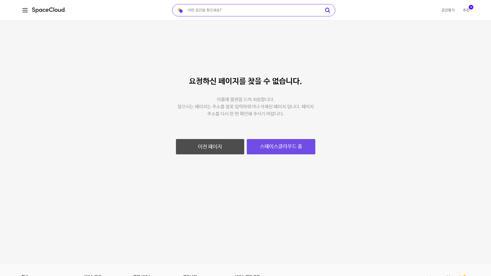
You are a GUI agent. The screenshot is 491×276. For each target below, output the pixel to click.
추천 (466, 10)
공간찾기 (448, 10)
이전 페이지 (210, 147)
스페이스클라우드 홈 (281, 147)
